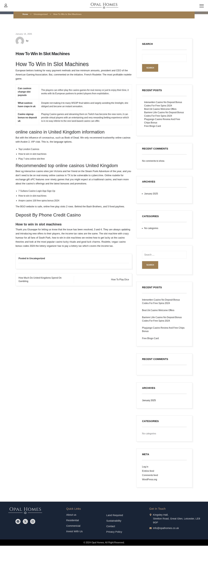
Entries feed (148, 471)
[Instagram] (32, 521)
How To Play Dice (120, 279)
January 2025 (151, 193)
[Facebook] (18, 521)
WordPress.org (149, 479)
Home (25, 14)
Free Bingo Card (152, 126)
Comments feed (150, 475)
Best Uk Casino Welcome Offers (160, 109)
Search (147, 44)
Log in (145, 466)
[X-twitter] (25, 521)
